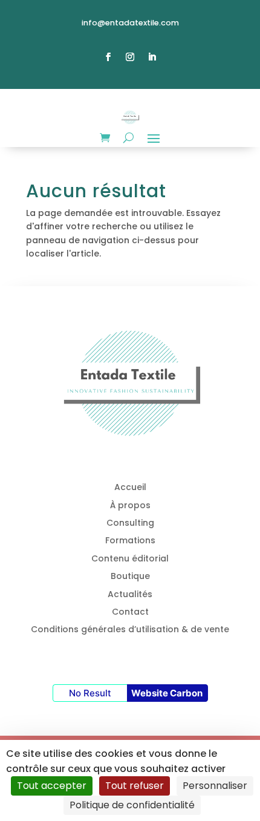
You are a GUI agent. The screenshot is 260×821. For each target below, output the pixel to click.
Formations (130, 540)
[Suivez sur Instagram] (130, 56)
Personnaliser (215, 786)
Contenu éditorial (130, 558)
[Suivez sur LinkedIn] (151, 56)
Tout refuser (134, 786)
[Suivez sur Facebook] (108, 56)
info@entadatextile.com (130, 23)
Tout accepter (51, 786)
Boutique (130, 576)
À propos (130, 505)
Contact (130, 612)
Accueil (130, 487)
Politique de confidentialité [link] (132, 805)
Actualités (130, 594)
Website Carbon (167, 693)
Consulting (130, 523)
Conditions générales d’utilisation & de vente (130, 629)
